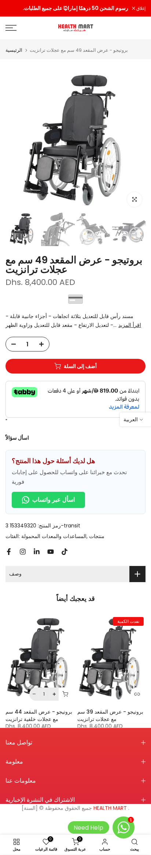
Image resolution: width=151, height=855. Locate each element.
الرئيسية (13, 50)
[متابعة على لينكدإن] (36, 551)
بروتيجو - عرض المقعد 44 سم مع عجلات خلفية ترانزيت (38, 715)
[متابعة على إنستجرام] (22, 551)
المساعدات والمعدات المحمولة (53, 536)
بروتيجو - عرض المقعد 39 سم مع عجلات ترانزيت (110, 715)
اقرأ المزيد (129, 325)
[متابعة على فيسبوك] (8, 551)
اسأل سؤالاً (17, 437)
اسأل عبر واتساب (53, 499)
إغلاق (140, 8)
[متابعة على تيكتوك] (64, 551)
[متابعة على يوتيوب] (50, 551)
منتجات (96, 536)
